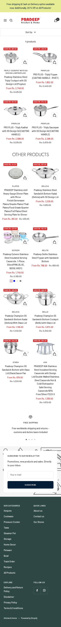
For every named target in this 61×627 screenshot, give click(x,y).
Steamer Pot (10, 533)
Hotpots (8, 510)
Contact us (39, 516)
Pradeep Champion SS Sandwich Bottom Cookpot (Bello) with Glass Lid (45, 319)
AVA (45, 362)
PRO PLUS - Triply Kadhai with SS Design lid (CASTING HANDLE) (15, 131)
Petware (8, 550)
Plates (15, 186)
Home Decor (10, 544)
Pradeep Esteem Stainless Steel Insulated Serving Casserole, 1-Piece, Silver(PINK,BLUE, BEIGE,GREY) (15, 261)
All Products (9, 572)
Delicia (45, 186)
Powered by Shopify (29, 618)
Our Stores (39, 522)
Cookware (8, 516)
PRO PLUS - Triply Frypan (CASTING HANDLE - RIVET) (45, 76)
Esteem (16, 250)
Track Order (9, 561)
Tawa (6, 527)
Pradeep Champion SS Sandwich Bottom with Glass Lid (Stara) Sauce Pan (16, 370)
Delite (45, 250)
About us (38, 510)
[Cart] (55, 20)
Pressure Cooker (12, 522)
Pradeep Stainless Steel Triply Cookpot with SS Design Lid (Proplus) (15, 80)
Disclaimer (9, 597)
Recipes (8, 567)
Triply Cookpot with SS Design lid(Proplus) (16, 72)
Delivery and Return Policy (13, 589)
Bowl (6, 555)
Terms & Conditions (13, 608)
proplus (45, 71)
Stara (16, 362)
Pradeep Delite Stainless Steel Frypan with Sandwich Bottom (45, 258)
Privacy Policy (10, 602)
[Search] (11, 20)
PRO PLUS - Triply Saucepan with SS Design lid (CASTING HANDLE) (45, 131)
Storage (7, 539)
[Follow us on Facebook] (37, 590)
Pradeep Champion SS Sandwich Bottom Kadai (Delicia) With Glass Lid (15, 319)
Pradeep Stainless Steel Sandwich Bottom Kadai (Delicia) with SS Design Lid (45, 193)
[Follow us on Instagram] (44, 590)
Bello (45, 312)
